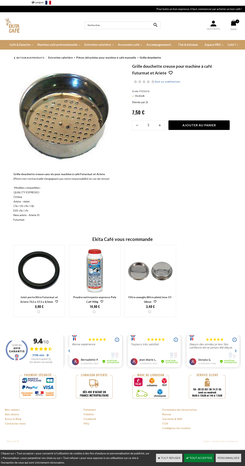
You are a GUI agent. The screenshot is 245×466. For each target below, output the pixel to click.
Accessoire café (129, 44)
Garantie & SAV (172, 418)
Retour (166, 414)
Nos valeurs (12, 409)
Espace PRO (213, 44)
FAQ (86, 423)
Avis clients (12, 414)
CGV (165, 423)
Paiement (90, 409)
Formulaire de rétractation (179, 409)
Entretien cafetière (97, 44)
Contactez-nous (15, 423)
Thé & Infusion (188, 44)
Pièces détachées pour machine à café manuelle (106, 57)
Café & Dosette (19, 44)
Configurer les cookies (176, 428)
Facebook (90, 418)
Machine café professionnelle (57, 44)
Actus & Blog (13, 418)
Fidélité (89, 414)
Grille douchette (150, 57)
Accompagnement (158, 44)
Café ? (232, 44)
